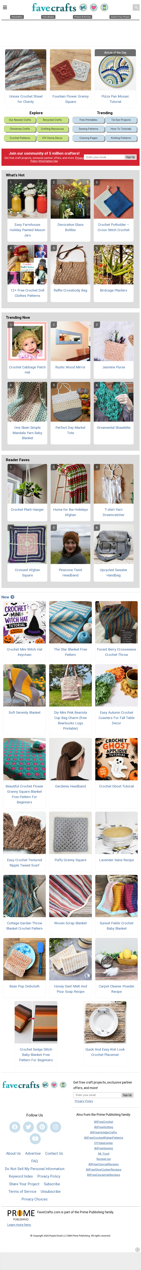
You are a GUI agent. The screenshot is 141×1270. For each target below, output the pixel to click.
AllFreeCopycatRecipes (103, 1164)
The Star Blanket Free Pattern (70, 652)
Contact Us (54, 1153)
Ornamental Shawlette (113, 427)
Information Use (48, 161)
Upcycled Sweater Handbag (113, 572)
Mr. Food (103, 1153)
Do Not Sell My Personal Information (34, 1169)
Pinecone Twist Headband (70, 572)
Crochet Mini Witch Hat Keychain (24, 652)
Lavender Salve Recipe (116, 860)
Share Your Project (24, 1184)
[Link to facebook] (14, 1127)
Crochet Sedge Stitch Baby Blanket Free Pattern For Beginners (36, 1054)
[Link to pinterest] (42, 1127)
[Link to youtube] (35, 1138)
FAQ (34, 1161)
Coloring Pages (88, 138)
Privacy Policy (48, 1176)
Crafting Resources (52, 128)
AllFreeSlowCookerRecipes (103, 1169)
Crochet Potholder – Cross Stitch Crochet (113, 227)
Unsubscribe (51, 1191)
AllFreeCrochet (103, 1122)
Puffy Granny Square (70, 860)
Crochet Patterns (20, 138)
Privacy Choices (34, 1199)
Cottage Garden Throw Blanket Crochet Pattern (24, 926)
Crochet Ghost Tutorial (116, 786)
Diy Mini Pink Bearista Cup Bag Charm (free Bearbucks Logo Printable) (70, 720)
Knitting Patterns (121, 138)
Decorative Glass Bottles (70, 227)
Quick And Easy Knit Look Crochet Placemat (105, 1052)
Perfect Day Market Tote (70, 430)
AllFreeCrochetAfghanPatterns (103, 1138)
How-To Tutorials (121, 128)
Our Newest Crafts (20, 120)
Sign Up (130, 157)
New (5, 597)
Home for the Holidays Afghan (70, 512)
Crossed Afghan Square (27, 572)
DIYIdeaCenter (103, 1143)
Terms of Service (22, 1191)
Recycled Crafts (52, 120)
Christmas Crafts (20, 128)
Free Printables (88, 120)
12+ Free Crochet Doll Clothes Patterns (27, 293)
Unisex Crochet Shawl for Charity (25, 99)
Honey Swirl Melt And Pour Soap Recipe (70, 989)
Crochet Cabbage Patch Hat (27, 370)
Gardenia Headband (70, 786)
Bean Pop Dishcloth (24, 986)
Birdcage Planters (113, 290)
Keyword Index (21, 1176)
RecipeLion (103, 1159)
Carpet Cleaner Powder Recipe (116, 989)
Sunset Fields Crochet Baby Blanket (116, 926)
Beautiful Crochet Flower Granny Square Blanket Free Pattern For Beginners (24, 794)
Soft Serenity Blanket (24, 712)
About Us (13, 1153)
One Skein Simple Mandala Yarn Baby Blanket (27, 432)
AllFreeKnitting (103, 1127)
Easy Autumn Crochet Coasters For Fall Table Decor (116, 717)
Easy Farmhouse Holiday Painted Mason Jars (27, 230)
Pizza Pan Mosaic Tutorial (115, 99)
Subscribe (52, 1184)
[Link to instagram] (55, 1127)
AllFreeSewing (103, 1148)
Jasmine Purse (113, 367)
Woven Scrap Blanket (70, 923)
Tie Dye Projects (121, 120)
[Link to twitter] (28, 1127)
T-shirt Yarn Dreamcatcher (113, 512)
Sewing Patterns (88, 128)
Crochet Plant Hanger (27, 509)
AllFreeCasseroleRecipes (103, 1175)
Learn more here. (19, 1225)
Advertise (33, 1153)
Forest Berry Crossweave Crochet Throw (116, 652)
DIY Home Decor (52, 138)
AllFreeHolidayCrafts (103, 1132)
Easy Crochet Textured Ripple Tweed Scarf (24, 862)
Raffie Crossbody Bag (70, 290)
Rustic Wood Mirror (70, 367)
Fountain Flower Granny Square (70, 99)
